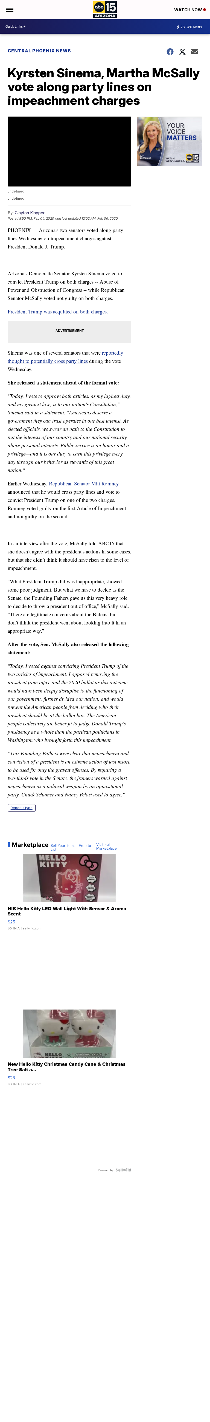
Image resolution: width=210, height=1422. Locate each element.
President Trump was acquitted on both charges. (58, 311)
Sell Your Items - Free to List (71, 847)
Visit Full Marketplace (106, 846)
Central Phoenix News (39, 50)
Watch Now (188, 9)
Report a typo (22, 808)
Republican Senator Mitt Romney (84, 483)
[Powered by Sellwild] (123, 1170)
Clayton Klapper (30, 212)
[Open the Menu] (9, 9)
